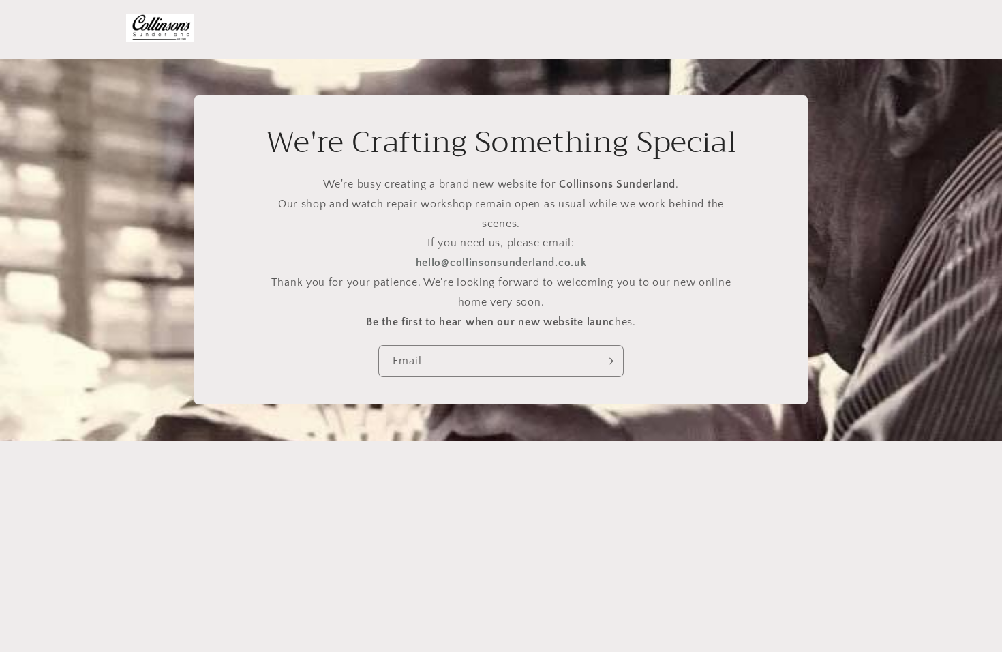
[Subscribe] (608, 362)
